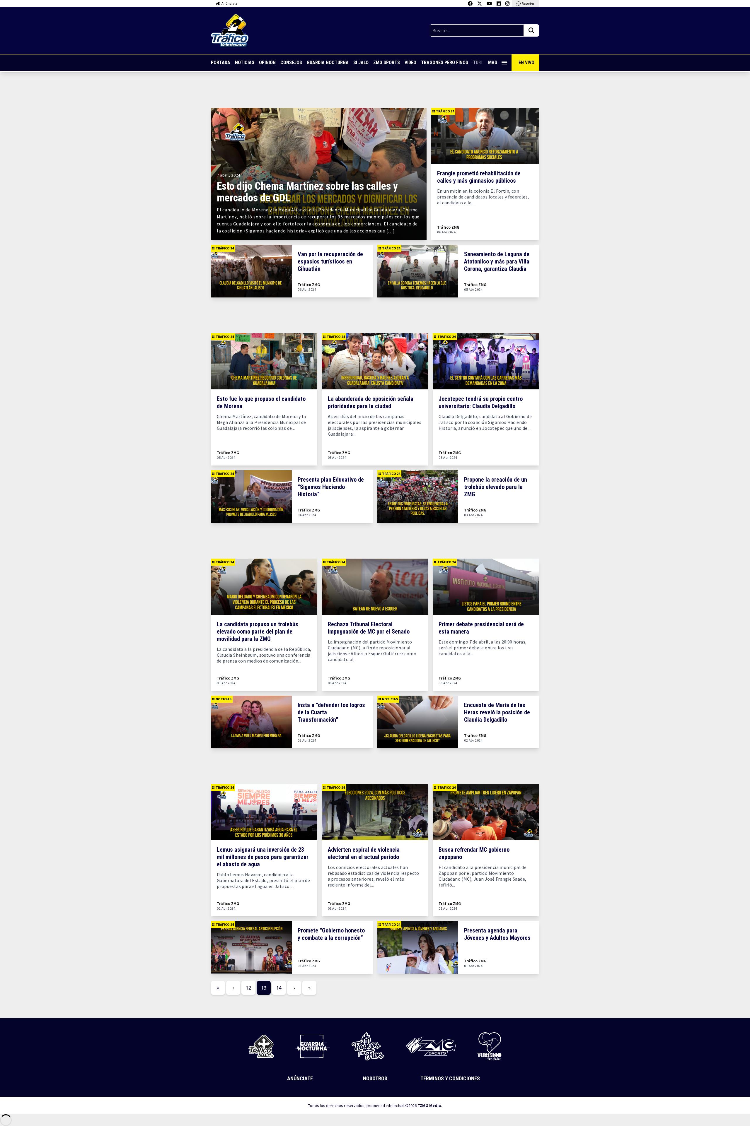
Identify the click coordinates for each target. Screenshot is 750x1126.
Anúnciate (300, 1078)
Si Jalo (361, 62)
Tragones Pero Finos (444, 62)
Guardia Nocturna (328, 62)
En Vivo (526, 62)
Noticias (244, 62)
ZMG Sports (386, 62)
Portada (220, 62)
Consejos (291, 62)
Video (410, 62)
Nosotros (375, 1078)
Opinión (267, 62)
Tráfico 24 (445, 111)
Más (492, 62)
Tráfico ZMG (448, 227)
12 (248, 988)
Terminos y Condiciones (450, 1078)
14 (279, 988)
